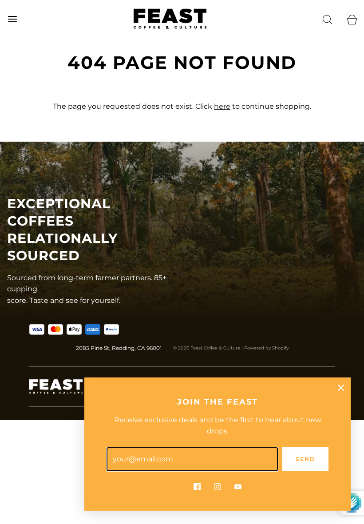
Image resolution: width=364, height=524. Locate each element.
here (222, 106)
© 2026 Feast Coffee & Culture (206, 348)
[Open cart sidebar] (352, 19)
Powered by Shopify (266, 348)
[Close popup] (341, 387)
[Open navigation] (12, 19)
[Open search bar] (327, 19)
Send (305, 459)
